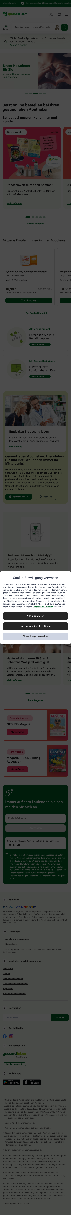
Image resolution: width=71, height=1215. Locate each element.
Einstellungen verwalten (35, 636)
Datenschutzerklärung (43, 607)
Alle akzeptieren (35, 616)
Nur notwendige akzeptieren (36, 626)
